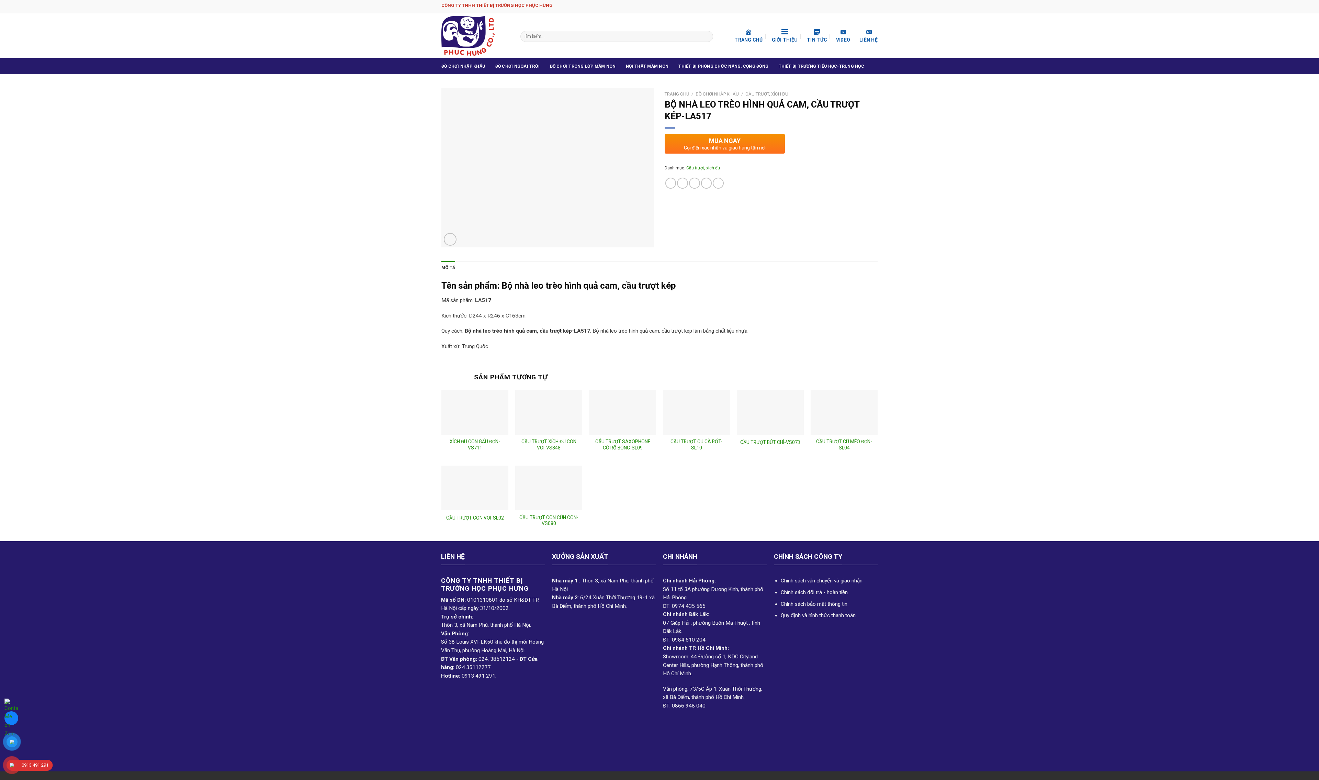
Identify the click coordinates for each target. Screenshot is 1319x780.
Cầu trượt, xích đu (766, 94)
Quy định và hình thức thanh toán (818, 615)
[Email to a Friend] (694, 183)
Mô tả (448, 267)
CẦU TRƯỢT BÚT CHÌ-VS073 (770, 442)
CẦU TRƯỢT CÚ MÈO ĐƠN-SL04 (844, 444)
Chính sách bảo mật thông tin (814, 604)
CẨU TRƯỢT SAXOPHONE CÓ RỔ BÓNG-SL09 (622, 444)
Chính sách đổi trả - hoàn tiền (814, 592)
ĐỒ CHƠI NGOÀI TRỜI (517, 66)
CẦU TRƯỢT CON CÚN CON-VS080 (548, 520)
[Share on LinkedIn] (718, 183)
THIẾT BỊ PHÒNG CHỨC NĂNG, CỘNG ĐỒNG (723, 66)
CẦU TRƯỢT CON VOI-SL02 (475, 518)
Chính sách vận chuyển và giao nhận (822, 581)
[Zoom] (450, 239)
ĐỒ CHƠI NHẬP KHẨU (463, 66)
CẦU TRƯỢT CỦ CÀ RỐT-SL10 (696, 444)
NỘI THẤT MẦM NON (647, 66)
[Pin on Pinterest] (706, 183)
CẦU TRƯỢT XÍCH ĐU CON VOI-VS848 (548, 444)
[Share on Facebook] (670, 183)
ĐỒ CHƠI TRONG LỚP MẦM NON (583, 66)
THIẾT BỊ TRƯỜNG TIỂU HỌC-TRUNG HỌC (821, 66)
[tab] (448, 268)
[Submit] (706, 36)
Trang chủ (677, 94)
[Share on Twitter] (682, 183)
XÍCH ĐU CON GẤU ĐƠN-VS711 (475, 444)
